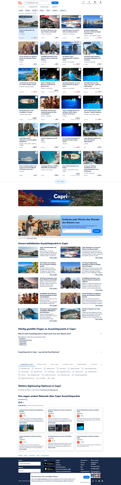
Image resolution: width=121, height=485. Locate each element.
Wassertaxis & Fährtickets (25, 340)
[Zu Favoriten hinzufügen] (36, 16)
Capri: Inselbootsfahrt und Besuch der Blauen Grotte (88, 410)
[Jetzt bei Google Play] (49, 463)
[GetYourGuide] (20, 3)
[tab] (26, 364)
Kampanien (32, 455)
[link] (28, 27)
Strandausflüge (23, 341)
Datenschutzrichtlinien (32, 238)
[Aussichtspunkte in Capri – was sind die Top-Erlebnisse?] (101, 352)
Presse (82, 469)
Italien (25, 455)
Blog (82, 467)
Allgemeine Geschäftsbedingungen (63, 471)
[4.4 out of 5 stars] (22, 405)
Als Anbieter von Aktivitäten (94, 463)
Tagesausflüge (22, 343)
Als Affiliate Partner (95, 468)
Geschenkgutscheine (85, 471)
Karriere (82, 464)
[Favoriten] (83, 2)
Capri (38, 455)
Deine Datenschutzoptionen (62, 469)
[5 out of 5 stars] (31, 413)
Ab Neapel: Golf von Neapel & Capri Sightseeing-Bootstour (31, 410)
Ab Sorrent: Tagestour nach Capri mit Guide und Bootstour (60, 410)
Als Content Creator (95, 466)
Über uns (83, 462)
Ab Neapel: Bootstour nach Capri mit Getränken (60, 436)
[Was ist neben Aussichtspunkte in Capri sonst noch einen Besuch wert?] (101, 333)
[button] (28, 27)
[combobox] (37, 2)
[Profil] (100, 2)
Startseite (20, 455)
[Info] (35, 13)
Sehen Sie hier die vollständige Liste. (49, 390)
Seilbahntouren (23, 344)
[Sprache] (95, 2)
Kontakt (57, 462)
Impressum (58, 464)
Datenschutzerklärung (60, 467)
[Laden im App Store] (49, 469)
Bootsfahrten (22, 338)
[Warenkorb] (89, 2)
